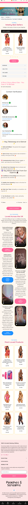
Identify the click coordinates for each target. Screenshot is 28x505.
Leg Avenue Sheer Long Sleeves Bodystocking (20, 427)
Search (13, 503)
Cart (25, 503)
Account (19, 503)
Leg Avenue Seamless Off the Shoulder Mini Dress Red (7, 49)
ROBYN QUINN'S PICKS (8, 280)
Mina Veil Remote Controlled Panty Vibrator (7, 384)
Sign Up (14, 475)
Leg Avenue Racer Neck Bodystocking (20, 405)
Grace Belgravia (17, 497)
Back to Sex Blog (14, 208)
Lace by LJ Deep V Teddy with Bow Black (20, 49)
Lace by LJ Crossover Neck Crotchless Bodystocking (21, 384)
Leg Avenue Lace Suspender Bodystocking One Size (7, 428)
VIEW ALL (14, 61)
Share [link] (3, 202)
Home (2, 17)
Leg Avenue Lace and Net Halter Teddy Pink (7, 406)
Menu (8, 503)
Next (24, 202)
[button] (10, 57)
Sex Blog (7, 17)
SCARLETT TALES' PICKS (8, 250)
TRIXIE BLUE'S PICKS (8, 333)
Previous (20, 202)
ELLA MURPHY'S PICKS (20, 301)
